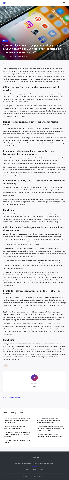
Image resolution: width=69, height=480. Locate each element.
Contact (40, 469)
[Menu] (64, 3)
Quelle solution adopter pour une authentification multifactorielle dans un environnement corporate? (49, 420)
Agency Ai (34, 457)
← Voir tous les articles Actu (12, 397)
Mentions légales (31, 469)
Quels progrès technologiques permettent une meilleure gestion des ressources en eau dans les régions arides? (51, 428)
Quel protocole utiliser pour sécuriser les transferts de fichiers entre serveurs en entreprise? (17, 434)
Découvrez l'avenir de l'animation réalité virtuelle (17, 441)
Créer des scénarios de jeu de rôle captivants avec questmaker (14, 427)
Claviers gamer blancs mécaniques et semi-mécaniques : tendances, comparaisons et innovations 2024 (18, 420)
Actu (4, 40)
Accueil (5, 63)
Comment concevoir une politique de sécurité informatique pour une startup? (49, 435)
